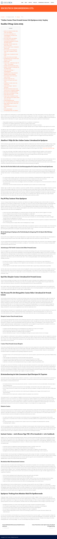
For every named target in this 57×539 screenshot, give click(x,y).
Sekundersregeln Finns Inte (9, 78)
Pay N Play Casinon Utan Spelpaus (10, 38)
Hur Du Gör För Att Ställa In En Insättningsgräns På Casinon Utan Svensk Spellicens (10, 35)
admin (3, 16)
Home (22, 2)
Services (30, 2)
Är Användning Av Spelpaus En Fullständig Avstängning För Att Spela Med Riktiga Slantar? (11, 41)
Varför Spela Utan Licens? (9, 94)
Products (35, 2)
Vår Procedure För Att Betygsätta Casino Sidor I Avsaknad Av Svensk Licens (10, 51)
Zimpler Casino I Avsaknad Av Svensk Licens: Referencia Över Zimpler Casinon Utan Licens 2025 (11, 97)
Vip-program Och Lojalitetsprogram (11, 91)
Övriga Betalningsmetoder (9, 100)
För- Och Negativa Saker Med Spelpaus (11, 101)
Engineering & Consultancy (43, 2)
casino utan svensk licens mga (48, 148)
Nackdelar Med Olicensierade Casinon (11, 65)
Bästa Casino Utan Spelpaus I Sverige (11, 93)
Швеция (18, 16)
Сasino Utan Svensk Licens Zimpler (10, 57)
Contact (52, 2)
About (26, 2)
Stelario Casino (7, 61)
